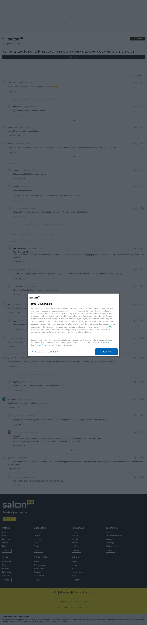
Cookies (45, 345)
